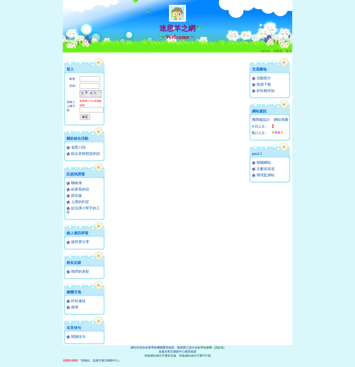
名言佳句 (74, 328)
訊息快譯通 (76, 174)
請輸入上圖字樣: (71, 106)
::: (109, 55)
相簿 (74, 307)
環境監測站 (265, 175)
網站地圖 (281, 120)
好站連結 (77, 301)
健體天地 (74, 292)
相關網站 (263, 162)
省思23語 (78, 147)
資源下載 (263, 84)
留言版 (76, 195)
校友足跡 (74, 263)
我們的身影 (79, 271)
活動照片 (263, 78)
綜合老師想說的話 (85, 154)
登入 (289, 51)
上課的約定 (79, 202)
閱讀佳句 (77, 337)
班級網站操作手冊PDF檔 (195, 355)
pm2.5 (257, 154)
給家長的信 (79, 189)
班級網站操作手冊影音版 (160, 355)
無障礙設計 (261, 120)
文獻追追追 (265, 169)
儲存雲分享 (79, 242)
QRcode (265, 51)
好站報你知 (265, 91)
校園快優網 (70, 360)
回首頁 (278, 51)
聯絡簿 (76, 183)
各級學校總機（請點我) (209, 347)
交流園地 (259, 69)
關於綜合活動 (77, 138)
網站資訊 (259, 111)
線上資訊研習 (77, 233)
